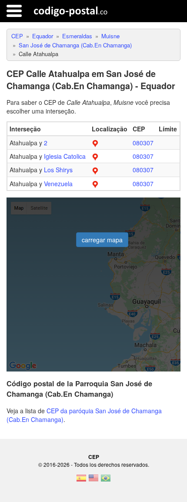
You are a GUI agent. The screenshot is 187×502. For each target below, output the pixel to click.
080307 (143, 142)
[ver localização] (95, 142)
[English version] (93, 481)
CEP (93, 457)
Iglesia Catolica (65, 156)
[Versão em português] (106, 481)
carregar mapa (102, 239)
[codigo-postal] (70, 11)
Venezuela (58, 183)
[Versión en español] (81, 481)
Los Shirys (58, 169)
